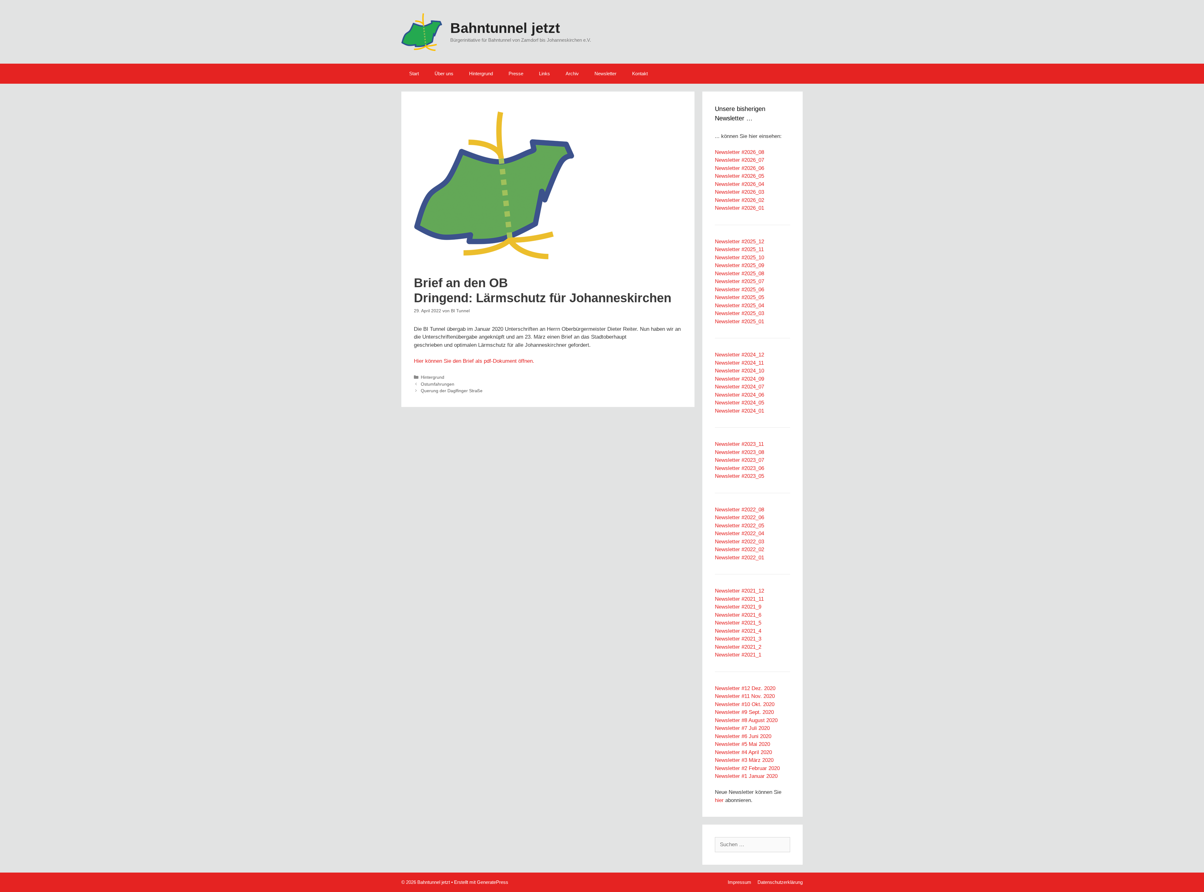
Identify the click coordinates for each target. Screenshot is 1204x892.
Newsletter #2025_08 (739, 274)
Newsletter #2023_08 (739, 452)
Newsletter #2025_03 (739, 313)
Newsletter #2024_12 (739, 355)
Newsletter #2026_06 (739, 168)
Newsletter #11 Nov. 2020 (745, 696)
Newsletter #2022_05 (739, 526)
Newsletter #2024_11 (739, 363)
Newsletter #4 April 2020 (743, 752)
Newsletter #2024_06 (739, 395)
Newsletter (605, 73)
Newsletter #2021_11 (739, 599)
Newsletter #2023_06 (739, 468)
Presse (516, 73)
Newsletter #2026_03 (739, 192)
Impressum (739, 882)
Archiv (572, 73)
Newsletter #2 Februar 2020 (747, 768)
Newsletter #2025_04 (739, 306)
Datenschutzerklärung (780, 882)
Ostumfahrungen (437, 384)
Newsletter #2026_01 (739, 208)
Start (414, 73)
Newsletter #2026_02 (739, 200)
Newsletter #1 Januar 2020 (746, 776)
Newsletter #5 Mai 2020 (742, 744)
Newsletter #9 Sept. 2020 (744, 712)
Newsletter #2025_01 (739, 322)
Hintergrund (481, 73)
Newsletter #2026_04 (739, 184)
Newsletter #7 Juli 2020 (742, 728)
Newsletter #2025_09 (739, 265)
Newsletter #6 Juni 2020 (743, 736)
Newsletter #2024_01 (739, 411)
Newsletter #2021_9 (738, 607)
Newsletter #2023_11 (739, 444)
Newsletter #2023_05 (739, 476)
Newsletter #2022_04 (739, 533)
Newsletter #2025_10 (739, 258)
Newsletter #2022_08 (739, 510)
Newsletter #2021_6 (738, 615)
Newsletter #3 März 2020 (744, 760)
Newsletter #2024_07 (739, 387)
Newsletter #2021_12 (739, 591)
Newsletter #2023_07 (739, 460)
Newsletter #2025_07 (739, 281)
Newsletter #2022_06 (739, 517)
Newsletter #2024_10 (739, 371)
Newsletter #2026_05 (739, 176)
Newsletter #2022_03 (739, 542)
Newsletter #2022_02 (739, 549)
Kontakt (640, 73)
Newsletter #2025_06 (739, 290)
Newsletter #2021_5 (738, 623)
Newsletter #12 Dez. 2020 (745, 688)
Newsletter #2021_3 (738, 639)
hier (719, 800)
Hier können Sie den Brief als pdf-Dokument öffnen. (474, 361)
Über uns (444, 73)
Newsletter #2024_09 (739, 379)
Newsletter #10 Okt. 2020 (744, 704)
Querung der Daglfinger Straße (452, 390)
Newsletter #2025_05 (739, 297)
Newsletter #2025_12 (739, 242)
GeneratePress (492, 882)
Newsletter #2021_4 (738, 631)
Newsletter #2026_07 (739, 160)
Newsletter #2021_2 (738, 647)
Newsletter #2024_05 (739, 403)
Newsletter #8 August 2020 (746, 720)
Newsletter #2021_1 (738, 655)
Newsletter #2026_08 (739, 152)
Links (544, 73)
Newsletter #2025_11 (739, 249)
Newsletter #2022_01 (739, 558)
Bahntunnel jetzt (505, 28)
